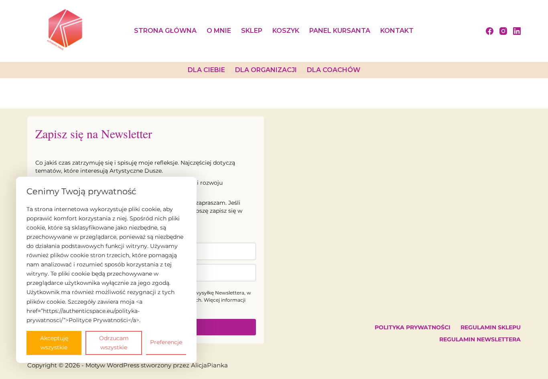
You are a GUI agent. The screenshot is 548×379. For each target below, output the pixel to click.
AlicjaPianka (209, 365)
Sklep (251, 30)
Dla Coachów (333, 70)
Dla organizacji (266, 70)
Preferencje (166, 342)
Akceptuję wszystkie (54, 343)
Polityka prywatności (413, 327)
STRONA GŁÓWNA (165, 30)
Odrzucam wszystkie (114, 343)
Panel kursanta (339, 30)
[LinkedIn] (517, 31)
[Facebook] (489, 31)
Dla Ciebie (206, 70)
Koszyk (285, 30)
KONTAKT (397, 30)
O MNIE (219, 30)
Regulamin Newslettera (480, 339)
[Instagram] (503, 31)
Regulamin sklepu (491, 327)
